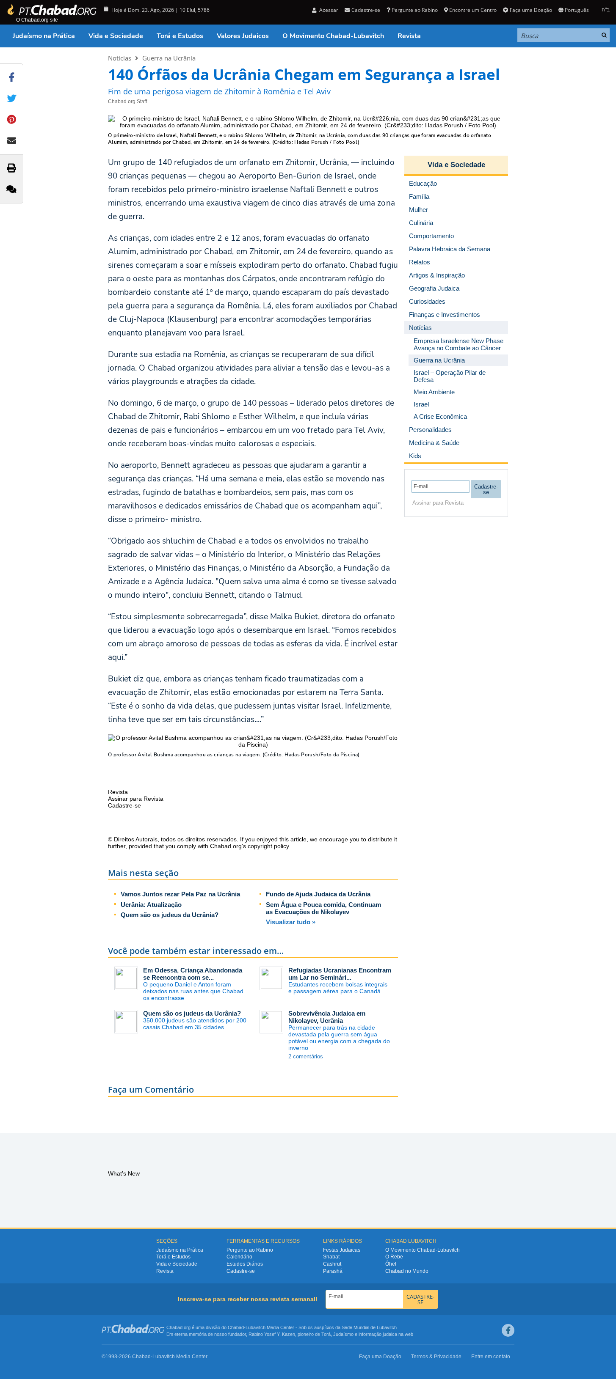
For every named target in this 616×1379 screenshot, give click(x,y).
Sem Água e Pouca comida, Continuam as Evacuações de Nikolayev (323, 908)
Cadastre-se (241, 1271)
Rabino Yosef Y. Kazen (272, 1334)
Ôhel (390, 1264)
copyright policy (268, 846)
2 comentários (305, 1056)
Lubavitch (255, 1327)
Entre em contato (490, 1357)
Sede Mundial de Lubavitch (369, 1327)
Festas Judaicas (341, 1250)
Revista (409, 36)
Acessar (328, 10)
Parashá (333, 1271)
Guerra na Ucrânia (169, 58)
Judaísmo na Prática (44, 36)
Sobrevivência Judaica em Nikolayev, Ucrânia (326, 1017)
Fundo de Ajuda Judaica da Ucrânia (318, 894)
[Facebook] (508, 1330)
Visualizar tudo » (290, 922)
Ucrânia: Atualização (151, 904)
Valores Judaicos (243, 36)
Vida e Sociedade (115, 36)
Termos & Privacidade (436, 1357)
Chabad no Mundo (406, 1271)
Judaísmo (343, 1334)
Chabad (236, 1327)
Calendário (239, 1257)
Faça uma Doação (531, 10)
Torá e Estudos (180, 36)
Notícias (119, 58)
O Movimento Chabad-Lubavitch (333, 36)
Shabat (331, 1257)
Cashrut (332, 1264)
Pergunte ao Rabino (415, 10)
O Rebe (394, 1257)
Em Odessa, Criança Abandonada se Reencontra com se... (192, 974)
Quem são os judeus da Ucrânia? (169, 914)
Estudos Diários (245, 1264)
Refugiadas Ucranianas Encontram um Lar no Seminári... (339, 974)
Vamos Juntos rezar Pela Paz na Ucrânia (180, 894)
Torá (326, 1334)
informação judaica (378, 1334)
